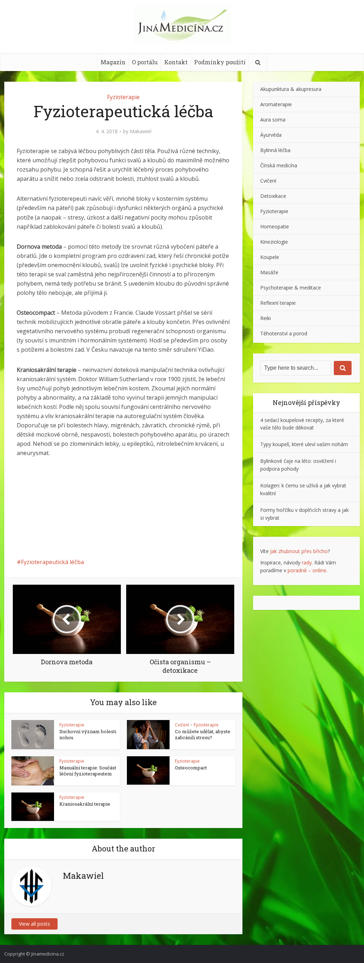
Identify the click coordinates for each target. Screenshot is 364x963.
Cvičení (182, 725)
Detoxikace (273, 196)
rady (307, 562)
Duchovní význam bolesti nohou (87, 734)
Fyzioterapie (123, 97)
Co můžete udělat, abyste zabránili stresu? (202, 734)
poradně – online (307, 570)
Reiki (265, 318)
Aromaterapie (276, 104)
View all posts (34, 923)
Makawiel (140, 131)
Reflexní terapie (278, 302)
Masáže (269, 272)
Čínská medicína (278, 165)
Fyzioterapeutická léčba (52, 562)
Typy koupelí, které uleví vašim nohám (304, 444)
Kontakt (176, 62)
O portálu (145, 62)
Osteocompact (191, 767)
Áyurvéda (271, 134)
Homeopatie (274, 226)
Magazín (113, 62)
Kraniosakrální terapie (84, 804)
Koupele (269, 257)
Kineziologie (274, 241)
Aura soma (272, 119)
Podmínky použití (220, 62)
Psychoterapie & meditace (290, 287)
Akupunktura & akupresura (290, 89)
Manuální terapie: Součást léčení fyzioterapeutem (87, 770)
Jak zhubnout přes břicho (299, 551)
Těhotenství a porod (283, 333)
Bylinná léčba (275, 150)
